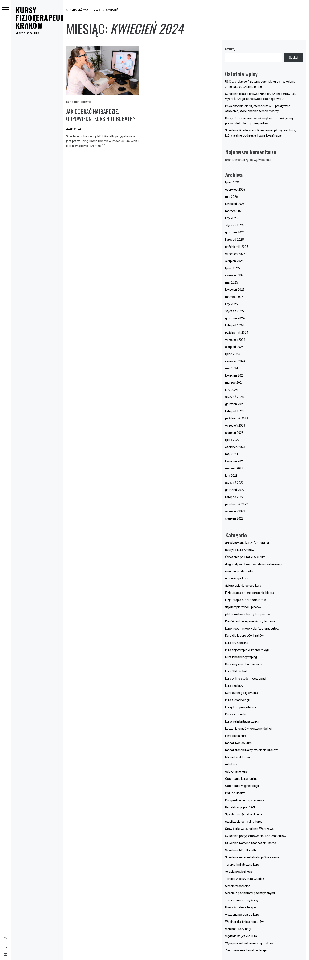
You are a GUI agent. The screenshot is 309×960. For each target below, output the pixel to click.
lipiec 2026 (232, 182)
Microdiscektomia (237, 757)
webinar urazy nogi (238, 929)
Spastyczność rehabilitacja (243, 814)
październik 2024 (236, 332)
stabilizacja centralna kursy (243, 821)
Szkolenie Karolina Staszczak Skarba (250, 843)
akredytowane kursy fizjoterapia (247, 543)
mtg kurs (231, 764)
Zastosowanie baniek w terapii (246, 950)
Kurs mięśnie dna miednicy (243, 664)
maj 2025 (231, 282)
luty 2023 (231, 475)
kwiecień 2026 (234, 204)
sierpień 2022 (234, 518)
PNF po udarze (235, 793)
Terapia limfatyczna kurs (242, 864)
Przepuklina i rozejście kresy (244, 800)
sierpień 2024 (234, 347)
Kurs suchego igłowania (241, 693)
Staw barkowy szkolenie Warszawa (249, 829)
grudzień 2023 (234, 404)
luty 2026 (231, 218)
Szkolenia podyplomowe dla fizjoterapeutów (255, 836)
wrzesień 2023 (235, 425)
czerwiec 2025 (235, 275)
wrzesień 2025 (235, 254)
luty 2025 (231, 304)
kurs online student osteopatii (245, 678)
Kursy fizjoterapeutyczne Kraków (49, 18)
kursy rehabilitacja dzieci (242, 721)
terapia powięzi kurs (239, 872)
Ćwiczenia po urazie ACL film (245, 557)
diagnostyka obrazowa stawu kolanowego (254, 564)
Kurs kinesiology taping (241, 657)
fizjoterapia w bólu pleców (243, 607)
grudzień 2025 (234, 232)
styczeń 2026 (234, 225)
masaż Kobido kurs (238, 743)
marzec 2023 (234, 468)
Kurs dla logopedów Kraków (244, 636)
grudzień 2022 (234, 490)
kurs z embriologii (237, 700)
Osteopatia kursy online (241, 779)
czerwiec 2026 (235, 189)
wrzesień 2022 (235, 511)
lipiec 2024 (232, 354)
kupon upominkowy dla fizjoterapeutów (252, 628)
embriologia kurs (236, 578)
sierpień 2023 (234, 433)
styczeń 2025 (234, 311)
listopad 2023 (234, 411)
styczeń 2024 (234, 397)
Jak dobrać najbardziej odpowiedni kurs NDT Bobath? (100, 115)
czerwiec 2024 (235, 361)
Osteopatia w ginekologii (242, 786)
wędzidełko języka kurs (241, 936)
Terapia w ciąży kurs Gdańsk (244, 879)
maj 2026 (231, 197)
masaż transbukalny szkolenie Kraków (251, 750)
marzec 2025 (234, 297)
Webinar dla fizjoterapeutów (244, 922)
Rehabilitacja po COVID (241, 807)
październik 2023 (236, 418)
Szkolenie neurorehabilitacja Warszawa (252, 857)
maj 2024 (231, 368)
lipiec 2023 (232, 440)
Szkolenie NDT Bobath (240, 850)
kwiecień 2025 (234, 290)
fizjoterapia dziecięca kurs (243, 585)
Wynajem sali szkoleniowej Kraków (249, 943)
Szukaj (230, 49)
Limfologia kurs (236, 736)
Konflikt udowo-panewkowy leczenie (250, 621)
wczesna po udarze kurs (242, 914)
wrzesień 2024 (235, 340)
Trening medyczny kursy (241, 900)
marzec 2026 (234, 211)
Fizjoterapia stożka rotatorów (245, 600)
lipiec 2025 (232, 268)
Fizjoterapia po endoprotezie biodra (249, 593)
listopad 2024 (234, 325)
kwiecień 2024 (234, 375)
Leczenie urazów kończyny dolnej (248, 729)
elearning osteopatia (239, 571)
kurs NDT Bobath (78, 102)
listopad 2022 (234, 497)
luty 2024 (231, 390)
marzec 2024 (234, 383)
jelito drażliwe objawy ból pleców (247, 614)
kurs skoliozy (234, 686)
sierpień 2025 (234, 261)
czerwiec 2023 (235, 447)
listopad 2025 (234, 239)
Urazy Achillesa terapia (240, 907)
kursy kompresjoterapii (240, 707)
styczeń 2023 (234, 483)
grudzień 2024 (234, 318)
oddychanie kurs (236, 771)
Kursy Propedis (235, 714)
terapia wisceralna (237, 886)
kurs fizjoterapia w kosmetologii (247, 650)
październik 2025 (236, 247)
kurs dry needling (236, 643)
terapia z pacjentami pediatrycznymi (250, 893)
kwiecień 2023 (234, 461)
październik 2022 (236, 504)
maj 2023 (231, 454)
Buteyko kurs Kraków (239, 550)
